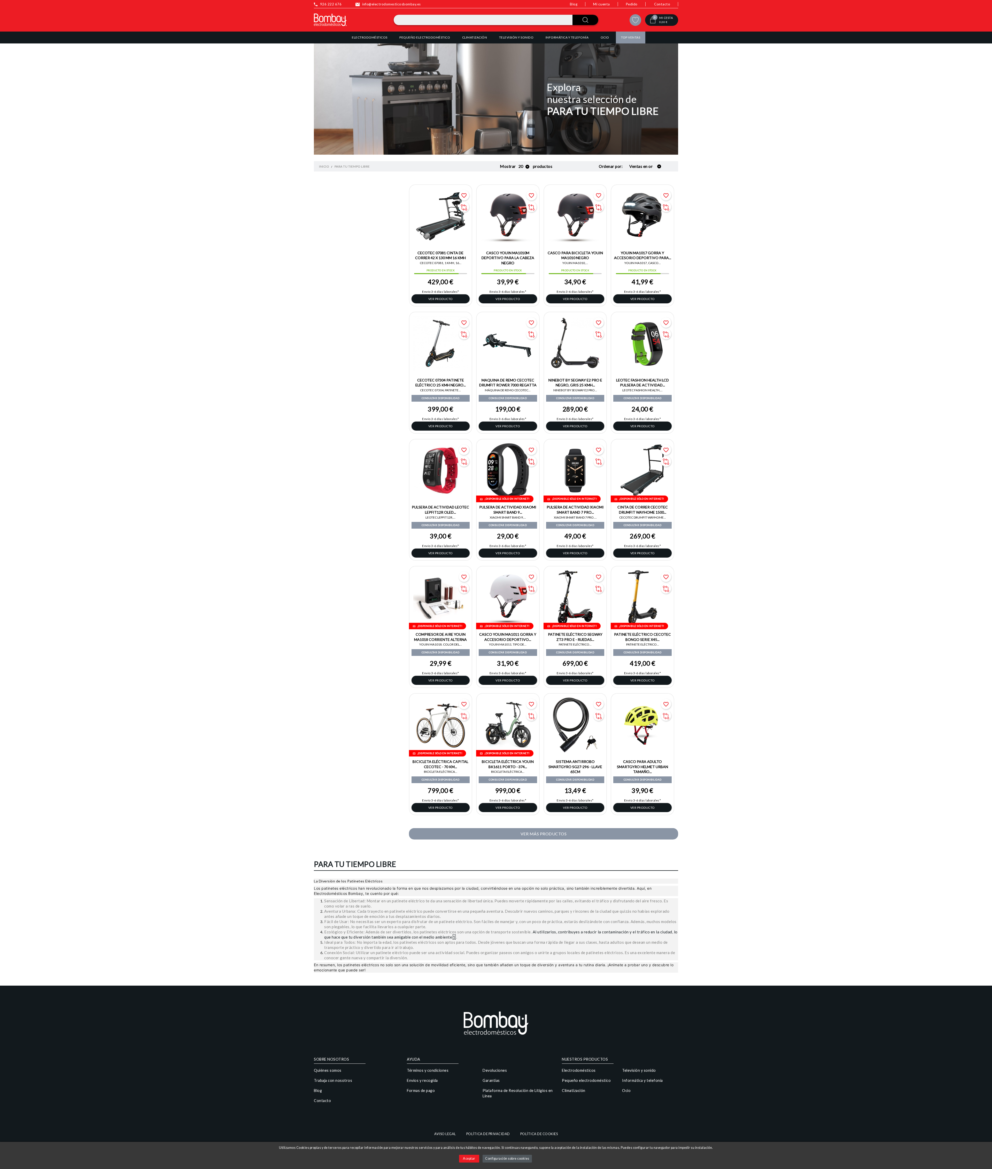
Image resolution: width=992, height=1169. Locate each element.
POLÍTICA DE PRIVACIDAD (488, 1134)
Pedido (632, 4)
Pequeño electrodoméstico (586, 1080)
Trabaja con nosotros (333, 1080)
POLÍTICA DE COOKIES (539, 1134)
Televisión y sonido (639, 1070)
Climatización (573, 1090)
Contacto (662, 4)
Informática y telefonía (642, 1080)
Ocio (626, 1090)
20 (521, 166)
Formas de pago (421, 1090)
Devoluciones (495, 1070)
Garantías (491, 1080)
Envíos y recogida (422, 1080)
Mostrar (508, 166)
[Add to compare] (464, 207)
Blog (573, 4)
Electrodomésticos (579, 1070)
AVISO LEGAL (445, 1134)
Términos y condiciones (427, 1070)
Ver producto (440, 299)
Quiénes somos (328, 1070)
